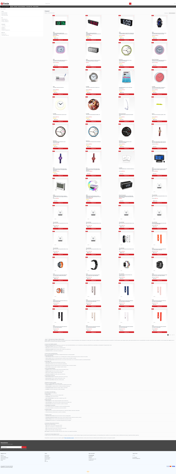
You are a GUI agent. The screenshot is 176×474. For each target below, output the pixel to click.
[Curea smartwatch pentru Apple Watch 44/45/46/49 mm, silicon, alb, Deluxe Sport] (126, 316)
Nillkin (153, 273)
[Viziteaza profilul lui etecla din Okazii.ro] (88, 472)
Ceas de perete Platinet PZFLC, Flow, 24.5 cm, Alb (59, 114)
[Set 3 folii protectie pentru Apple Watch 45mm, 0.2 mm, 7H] (126, 213)
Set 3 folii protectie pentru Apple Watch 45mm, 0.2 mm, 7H (126, 223)
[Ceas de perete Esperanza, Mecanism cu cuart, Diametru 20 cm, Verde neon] (126, 50)
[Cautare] (130, 4)
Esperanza (121, 59)
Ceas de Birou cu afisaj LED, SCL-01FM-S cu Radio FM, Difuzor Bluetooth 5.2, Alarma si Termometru (93, 60)
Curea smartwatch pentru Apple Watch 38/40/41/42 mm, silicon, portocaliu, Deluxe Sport (159, 249)
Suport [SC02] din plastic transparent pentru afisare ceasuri (126, 115)
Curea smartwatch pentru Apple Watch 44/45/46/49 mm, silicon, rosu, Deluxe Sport (159, 327)
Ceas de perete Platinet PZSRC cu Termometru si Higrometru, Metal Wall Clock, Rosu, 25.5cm (158, 88)
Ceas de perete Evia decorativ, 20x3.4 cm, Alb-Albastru (93, 141)
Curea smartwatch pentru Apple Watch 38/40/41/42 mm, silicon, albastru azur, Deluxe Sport (126, 301)
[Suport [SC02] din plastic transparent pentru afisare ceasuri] (126, 104)
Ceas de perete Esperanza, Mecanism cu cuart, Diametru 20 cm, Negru (59, 142)
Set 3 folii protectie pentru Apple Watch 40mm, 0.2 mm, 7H (159, 196)
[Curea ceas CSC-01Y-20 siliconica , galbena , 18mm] (159, 104)
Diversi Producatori (5, 30)
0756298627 (135, 457)
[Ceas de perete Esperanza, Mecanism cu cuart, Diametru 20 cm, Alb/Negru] (126, 131)
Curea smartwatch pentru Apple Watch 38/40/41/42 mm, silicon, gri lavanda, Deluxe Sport (93, 301)
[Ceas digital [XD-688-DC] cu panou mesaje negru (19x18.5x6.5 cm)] (126, 77)
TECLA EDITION (154, 195)
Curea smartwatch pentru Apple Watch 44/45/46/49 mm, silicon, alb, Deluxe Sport (126, 327)
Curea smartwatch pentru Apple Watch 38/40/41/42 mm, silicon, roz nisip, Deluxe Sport (159, 301)
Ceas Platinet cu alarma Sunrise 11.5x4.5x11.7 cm (92, 87)
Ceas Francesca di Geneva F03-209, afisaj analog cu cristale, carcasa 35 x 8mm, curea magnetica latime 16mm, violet (60, 170)
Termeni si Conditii (3, 456)
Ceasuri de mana (4, 13)
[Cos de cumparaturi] (174, 3)
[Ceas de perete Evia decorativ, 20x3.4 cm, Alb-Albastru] (93, 131)
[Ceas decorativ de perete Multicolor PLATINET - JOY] (93, 104)
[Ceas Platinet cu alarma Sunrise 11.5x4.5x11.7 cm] (93, 77)
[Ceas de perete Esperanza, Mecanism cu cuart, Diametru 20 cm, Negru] (60, 131)
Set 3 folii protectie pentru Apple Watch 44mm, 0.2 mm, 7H (93, 223)
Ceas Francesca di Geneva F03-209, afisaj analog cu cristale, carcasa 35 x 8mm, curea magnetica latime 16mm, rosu (93, 170)
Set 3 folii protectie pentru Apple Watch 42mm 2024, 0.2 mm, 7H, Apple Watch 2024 (159, 223)
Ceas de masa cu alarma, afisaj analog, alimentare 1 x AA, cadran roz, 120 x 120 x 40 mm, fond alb (159, 60)
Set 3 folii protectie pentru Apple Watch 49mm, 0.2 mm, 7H (93, 249)
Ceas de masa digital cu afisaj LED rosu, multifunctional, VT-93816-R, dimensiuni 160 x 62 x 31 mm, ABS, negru (93, 34)
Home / (2, 8)
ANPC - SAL (46, 461)
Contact (2, 460)
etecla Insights (35, 6)
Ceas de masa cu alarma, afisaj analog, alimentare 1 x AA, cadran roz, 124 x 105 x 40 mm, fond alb (60, 60)
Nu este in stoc (4, 35)
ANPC (45, 460)
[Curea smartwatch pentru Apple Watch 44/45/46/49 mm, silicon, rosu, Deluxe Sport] (159, 316)
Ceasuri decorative (4, 15)
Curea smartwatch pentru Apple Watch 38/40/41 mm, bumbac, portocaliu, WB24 (60, 301)
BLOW (3, 27)
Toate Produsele (6, 6)
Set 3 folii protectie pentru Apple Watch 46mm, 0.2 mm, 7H (60, 249)
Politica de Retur (47, 456)
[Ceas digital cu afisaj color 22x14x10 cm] (60, 77)
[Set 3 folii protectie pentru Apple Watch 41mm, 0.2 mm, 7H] (60, 213)
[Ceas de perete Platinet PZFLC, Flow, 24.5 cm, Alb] (60, 104)
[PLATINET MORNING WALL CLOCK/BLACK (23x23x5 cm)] (126, 159)
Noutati (11, 6)
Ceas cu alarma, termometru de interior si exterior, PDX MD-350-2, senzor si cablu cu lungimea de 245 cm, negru (159, 170)
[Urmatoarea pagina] (174, 334)
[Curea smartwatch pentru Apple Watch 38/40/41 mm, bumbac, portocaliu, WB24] (60, 290)
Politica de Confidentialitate (23, 448)
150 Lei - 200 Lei (5, 21)
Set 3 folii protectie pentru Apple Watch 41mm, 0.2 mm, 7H (60, 223)
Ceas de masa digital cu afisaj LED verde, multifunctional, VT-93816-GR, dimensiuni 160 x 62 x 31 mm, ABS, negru (60, 34)
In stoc (3, 34)
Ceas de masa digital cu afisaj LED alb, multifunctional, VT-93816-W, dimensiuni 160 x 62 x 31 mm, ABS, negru (126, 33)
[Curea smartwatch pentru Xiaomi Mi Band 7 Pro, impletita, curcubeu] (126, 265)
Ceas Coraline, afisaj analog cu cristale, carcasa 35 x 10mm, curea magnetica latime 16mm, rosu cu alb (159, 142)
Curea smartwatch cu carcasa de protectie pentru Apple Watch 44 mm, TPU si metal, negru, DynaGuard (159, 275)
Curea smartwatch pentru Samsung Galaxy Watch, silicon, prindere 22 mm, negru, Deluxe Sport (93, 275)
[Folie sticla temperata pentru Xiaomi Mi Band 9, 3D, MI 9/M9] (126, 239)
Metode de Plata (47, 455)
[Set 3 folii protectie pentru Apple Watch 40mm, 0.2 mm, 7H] (159, 186)
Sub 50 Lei (4, 19)
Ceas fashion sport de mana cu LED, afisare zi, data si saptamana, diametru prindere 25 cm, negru (159, 33)
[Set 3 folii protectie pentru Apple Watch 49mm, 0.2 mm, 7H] (93, 239)
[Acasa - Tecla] (5, 4)
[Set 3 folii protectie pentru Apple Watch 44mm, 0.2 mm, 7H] (93, 213)
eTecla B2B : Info (29, 6)
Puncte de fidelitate (21, 6)
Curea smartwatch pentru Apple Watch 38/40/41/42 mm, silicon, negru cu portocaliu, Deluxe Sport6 (60, 275)
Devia (3, 28)
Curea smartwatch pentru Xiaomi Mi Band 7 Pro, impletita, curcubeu (125, 275)
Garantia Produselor (47, 457)
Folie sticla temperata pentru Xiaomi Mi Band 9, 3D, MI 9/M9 (126, 249)
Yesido (54, 299)
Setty (87, 59)
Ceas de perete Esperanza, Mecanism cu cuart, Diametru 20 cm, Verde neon (125, 60)
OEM (54, 32)
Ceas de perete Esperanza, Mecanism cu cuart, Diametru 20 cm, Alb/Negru (125, 142)
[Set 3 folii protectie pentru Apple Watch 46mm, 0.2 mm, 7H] (60, 239)
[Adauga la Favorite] (67, 16)
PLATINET (87, 86)
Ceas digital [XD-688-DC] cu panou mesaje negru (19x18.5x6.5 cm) (125, 88)
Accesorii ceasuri (4, 12)
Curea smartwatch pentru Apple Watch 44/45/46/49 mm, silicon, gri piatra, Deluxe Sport (93, 327)
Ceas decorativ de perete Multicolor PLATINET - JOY (93, 114)
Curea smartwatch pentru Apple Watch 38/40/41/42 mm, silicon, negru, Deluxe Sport (60, 327)
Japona (153, 113)
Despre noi (2, 455)
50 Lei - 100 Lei (4, 20)
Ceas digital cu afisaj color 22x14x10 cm (58, 87)
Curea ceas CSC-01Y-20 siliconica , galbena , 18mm (159, 114)
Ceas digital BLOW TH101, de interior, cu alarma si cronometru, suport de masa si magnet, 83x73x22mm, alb (60, 197)
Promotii (15, 6)
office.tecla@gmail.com (137, 458)
